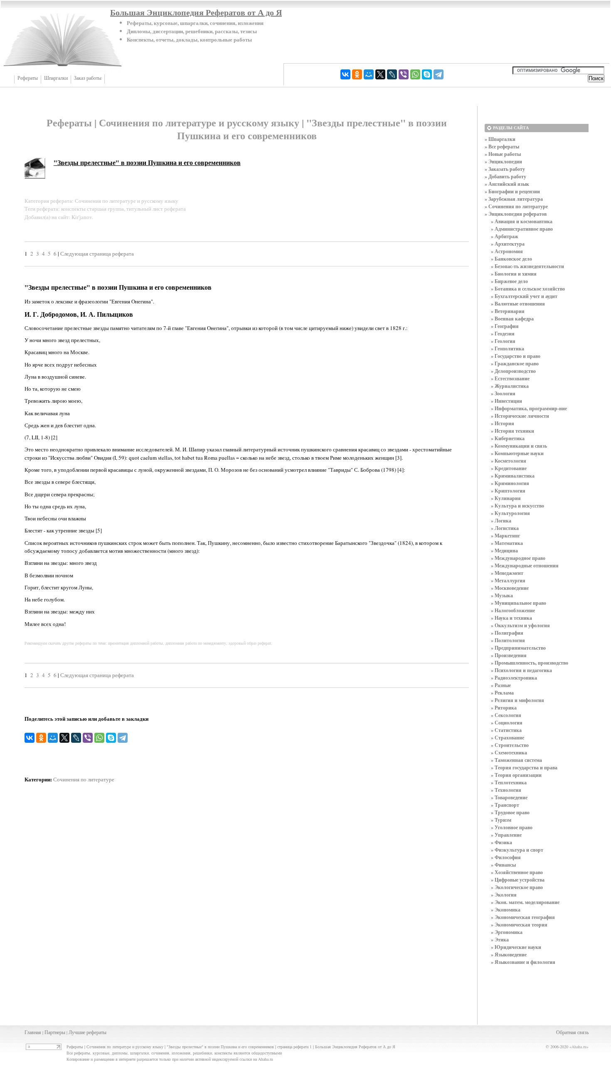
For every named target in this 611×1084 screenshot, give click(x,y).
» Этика (500, 939)
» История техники (512, 430)
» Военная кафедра (512, 318)
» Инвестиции (506, 400)
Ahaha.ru (579, 1047)
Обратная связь (572, 1032)
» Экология (504, 894)
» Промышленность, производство (529, 662)
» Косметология (508, 460)
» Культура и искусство (517, 505)
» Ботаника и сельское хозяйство (528, 288)
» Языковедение (509, 954)
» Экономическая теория (519, 924)
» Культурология (510, 513)
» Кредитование (509, 468)
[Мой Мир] (369, 74)
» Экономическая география (523, 917)
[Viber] (404, 74)
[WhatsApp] (415, 74)
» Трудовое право (510, 812)
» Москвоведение (510, 587)
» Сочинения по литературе (516, 206)
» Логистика (505, 528)
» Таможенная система (516, 760)
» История (502, 423)
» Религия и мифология (517, 700)
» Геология (503, 341)
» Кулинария (506, 498)
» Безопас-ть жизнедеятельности (527, 266)
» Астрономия (507, 251)
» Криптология (508, 490)
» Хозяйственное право (517, 872)
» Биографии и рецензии (512, 191)
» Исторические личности (520, 415)
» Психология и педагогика (521, 670)
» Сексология (506, 715)
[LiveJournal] (392, 74)
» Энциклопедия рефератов (516, 213)
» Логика (501, 520)
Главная (33, 1032)
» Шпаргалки (500, 139)
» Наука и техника (511, 617)
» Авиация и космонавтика (521, 221)
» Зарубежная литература (514, 198)
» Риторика (504, 707)
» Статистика (506, 730)
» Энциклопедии (503, 161)
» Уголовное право (511, 827)
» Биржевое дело (509, 281)
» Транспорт (505, 804)
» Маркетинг (505, 535)
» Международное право (518, 558)
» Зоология (503, 393)
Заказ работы (87, 78)
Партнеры (54, 1032)
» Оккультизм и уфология (520, 625)
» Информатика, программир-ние (529, 408)
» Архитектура (508, 243)
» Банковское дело (511, 258)
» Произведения (509, 655)
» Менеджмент (507, 572)
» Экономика (505, 909)
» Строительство (510, 745)
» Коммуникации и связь (519, 445)
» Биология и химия (514, 273)
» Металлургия (508, 580)
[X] (380, 74)
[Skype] (427, 74)
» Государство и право (515, 356)
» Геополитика (507, 348)
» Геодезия (503, 333)
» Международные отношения (525, 565)
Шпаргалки (56, 78)
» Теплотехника (509, 782)
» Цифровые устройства (517, 879)
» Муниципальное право (518, 602)
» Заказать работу (505, 168)
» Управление (506, 834)
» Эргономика (506, 932)
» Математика (507, 543)
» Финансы (503, 864)
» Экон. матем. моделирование (525, 902)
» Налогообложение (513, 610)
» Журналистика (510, 385)
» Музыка (502, 595)
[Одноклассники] (357, 74)
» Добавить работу (505, 176)
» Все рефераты (502, 146)
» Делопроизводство (513, 370)
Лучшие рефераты (87, 1032)
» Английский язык (507, 183)
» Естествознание (510, 378)
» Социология (506, 722)
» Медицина (504, 550)
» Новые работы (503, 154)
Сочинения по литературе (83, 779)
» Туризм (501, 819)
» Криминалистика (513, 475)
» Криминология (510, 483)
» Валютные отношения (518, 303)
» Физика (501, 842)
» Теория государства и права (524, 767)
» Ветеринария (508, 311)
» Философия (506, 857)
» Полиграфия (507, 632)
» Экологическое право (517, 887)
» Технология (506, 789)
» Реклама (502, 692)
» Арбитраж (504, 236)
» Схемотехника (509, 752)
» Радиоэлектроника (514, 677)
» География (505, 326)
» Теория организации (516, 775)
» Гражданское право (515, 363)
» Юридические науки (516, 947)
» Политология (508, 640)
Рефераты (27, 78)
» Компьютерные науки (517, 453)
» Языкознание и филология (523, 962)
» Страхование (507, 737)
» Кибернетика (508, 438)
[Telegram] (438, 74)
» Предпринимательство (518, 647)
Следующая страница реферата (97, 253)
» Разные (501, 685)
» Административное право (522, 228)
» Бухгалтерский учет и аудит (524, 296)
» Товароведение (509, 797)
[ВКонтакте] (345, 74)
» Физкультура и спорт (517, 849)
